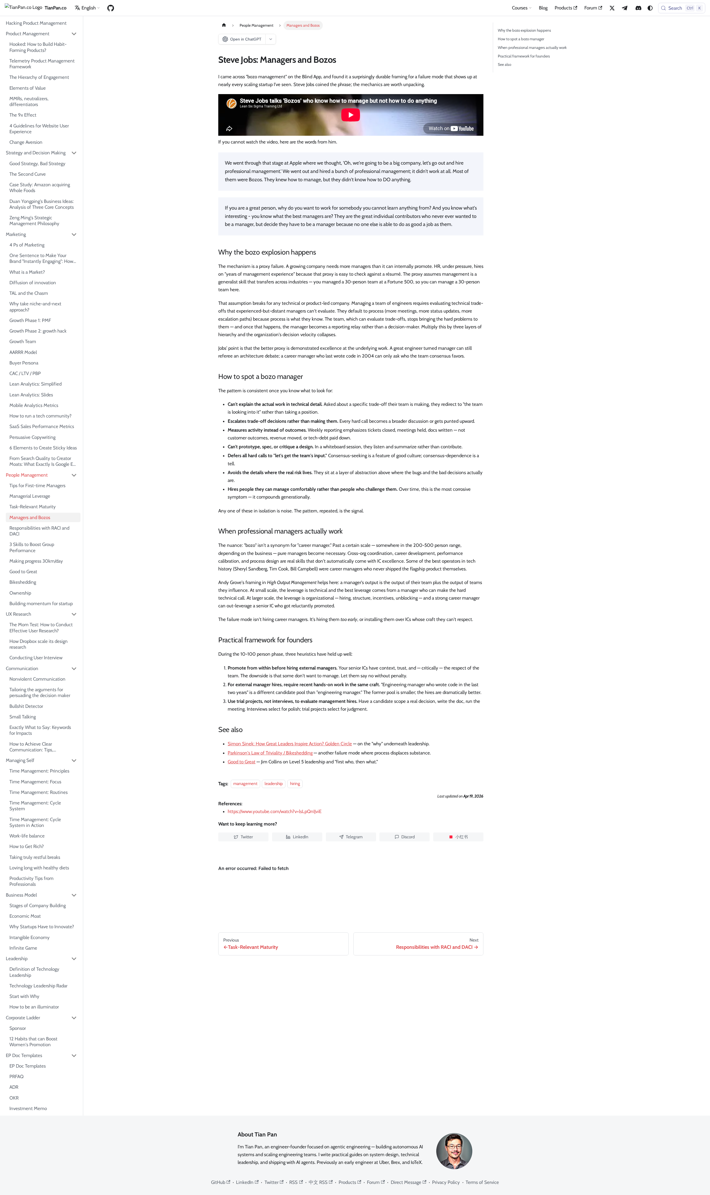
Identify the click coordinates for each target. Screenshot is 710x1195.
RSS (293, 1182)
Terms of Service (482, 1182)
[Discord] (638, 7)
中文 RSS (318, 1182)
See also (504, 64)
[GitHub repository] (111, 7)
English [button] (89, 8)
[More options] (270, 39)
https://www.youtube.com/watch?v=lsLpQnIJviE (274, 811)
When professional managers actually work (532, 47)
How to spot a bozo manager (521, 39)
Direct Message (406, 1182)
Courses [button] (520, 8)
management (245, 783)
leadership (274, 783)
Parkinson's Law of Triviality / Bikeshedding (270, 753)
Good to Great (241, 761)
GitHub (218, 1182)
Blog (543, 8)
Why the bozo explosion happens (524, 30)
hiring (295, 783)
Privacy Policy (446, 1182)
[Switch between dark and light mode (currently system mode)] (650, 8)
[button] (41, 34)
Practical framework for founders (524, 56)
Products (563, 8)
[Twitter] (612, 8)
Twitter (271, 1182)
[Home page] (223, 25)
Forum (590, 8)
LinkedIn (244, 1182)
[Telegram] (625, 8)
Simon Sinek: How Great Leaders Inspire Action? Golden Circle (290, 743)
